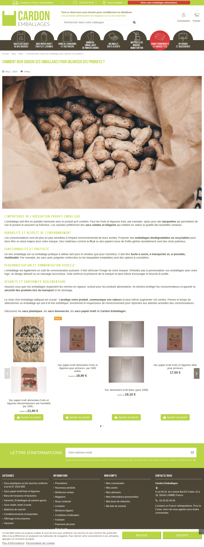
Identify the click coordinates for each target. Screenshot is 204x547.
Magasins (60, 497)
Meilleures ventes (64, 492)
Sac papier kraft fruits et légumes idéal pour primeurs (175, 366)
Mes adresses (113, 492)
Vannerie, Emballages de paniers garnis (25, 500)
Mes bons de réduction (118, 501)
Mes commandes (115, 483)
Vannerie (9, 523)
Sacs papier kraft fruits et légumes (22, 491)
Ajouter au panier (31, 417)
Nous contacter (115, 2)
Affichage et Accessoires (17, 518)
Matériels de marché (15, 509)
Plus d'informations (13, 543)
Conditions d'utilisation (67, 515)
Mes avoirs (112, 487)
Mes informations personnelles (122, 497)
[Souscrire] (192, 452)
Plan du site (61, 529)
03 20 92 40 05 (86, 2)
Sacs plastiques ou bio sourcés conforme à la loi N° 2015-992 (25, 485)
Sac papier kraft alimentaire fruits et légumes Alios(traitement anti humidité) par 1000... (29, 403)
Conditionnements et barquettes (21, 514)
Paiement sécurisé (65, 524)
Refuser (141, 535)
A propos (60, 519)
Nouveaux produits (65, 487)
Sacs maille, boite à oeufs (17, 505)
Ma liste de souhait (116, 506)
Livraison (60, 506)
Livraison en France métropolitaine (36, 2)
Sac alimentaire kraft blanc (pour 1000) (126, 390)
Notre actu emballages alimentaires (159, 2)
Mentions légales (64, 510)
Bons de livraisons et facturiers (20, 496)
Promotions (61, 483)
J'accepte (182, 535)
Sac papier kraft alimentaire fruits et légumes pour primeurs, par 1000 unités (78, 368)
